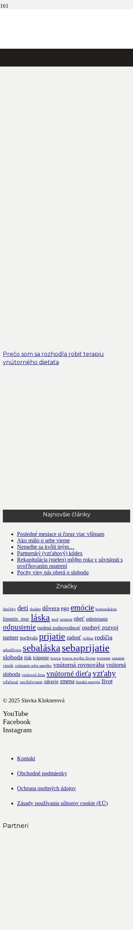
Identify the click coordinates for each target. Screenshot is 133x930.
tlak (28, 657)
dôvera (51, 608)
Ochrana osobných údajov (46, 788)
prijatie (52, 636)
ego (65, 608)
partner (10, 637)
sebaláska (41, 648)
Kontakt (26, 758)
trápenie (41, 657)
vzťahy (104, 673)
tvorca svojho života (78, 658)
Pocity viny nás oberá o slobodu (53, 572)
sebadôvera (12, 650)
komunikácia (106, 609)
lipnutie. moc (16, 619)
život (106, 681)
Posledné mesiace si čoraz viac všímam (60, 534)
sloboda (13, 657)
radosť (74, 637)
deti (22, 608)
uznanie (118, 658)
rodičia (103, 637)
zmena (67, 681)
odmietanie (97, 619)
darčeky (9, 609)
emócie (82, 607)
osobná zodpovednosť (59, 628)
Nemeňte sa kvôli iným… (45, 547)
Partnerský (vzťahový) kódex (50, 553)
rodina (88, 638)
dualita (35, 609)
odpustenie (19, 627)
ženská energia (88, 682)
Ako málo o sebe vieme (43, 540)
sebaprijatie (86, 647)
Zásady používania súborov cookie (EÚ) (62, 803)
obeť (79, 619)
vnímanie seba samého (33, 666)
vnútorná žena (33, 675)
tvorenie (103, 658)
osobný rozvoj (100, 627)
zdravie (51, 681)
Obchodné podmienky (42, 773)
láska (40, 617)
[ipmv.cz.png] (56, 924)
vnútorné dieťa (68, 673)
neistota (66, 619)
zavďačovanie (31, 682)
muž (55, 619)
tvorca (55, 658)
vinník (8, 666)
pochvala (29, 638)
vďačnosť (10, 682)
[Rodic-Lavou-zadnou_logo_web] (56, 870)
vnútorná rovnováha (79, 664)
